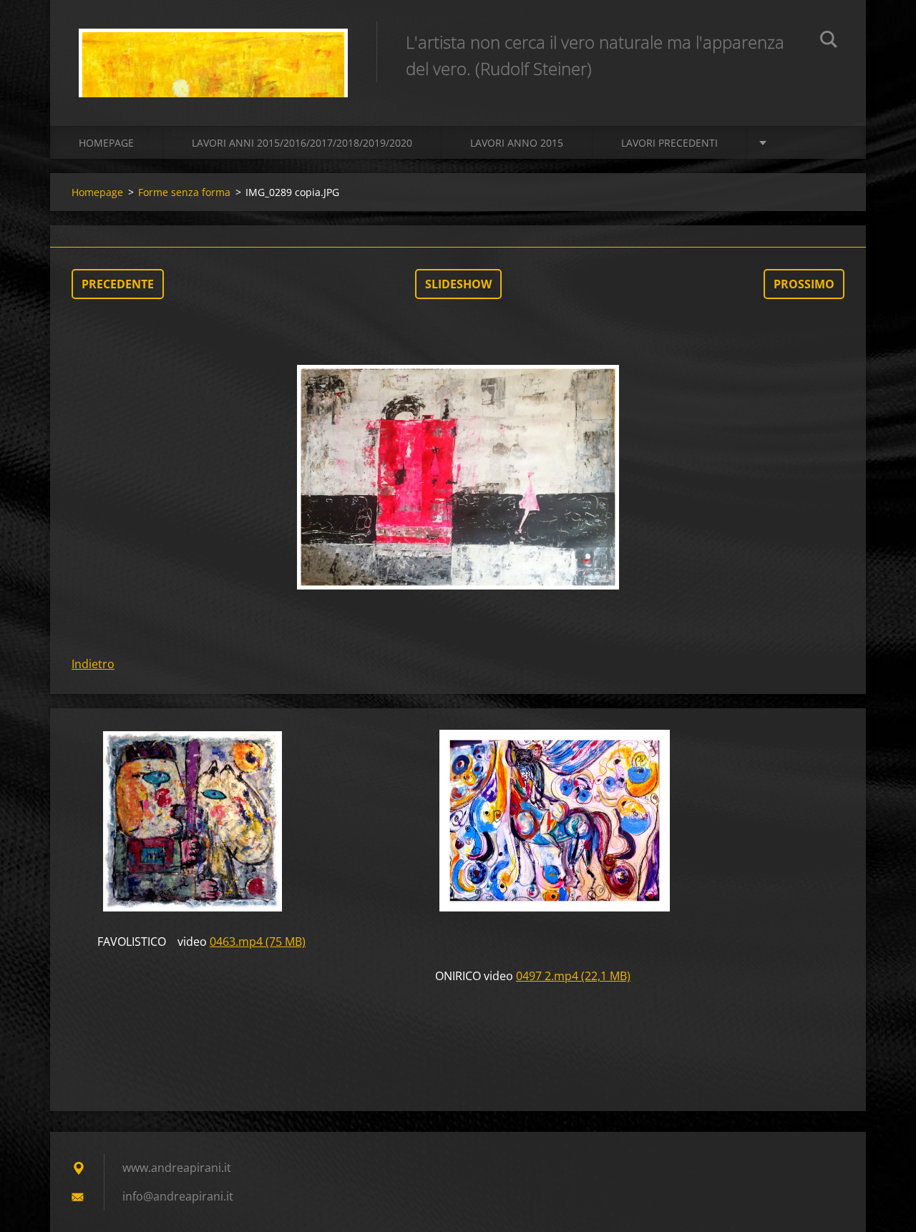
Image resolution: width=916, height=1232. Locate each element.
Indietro (93, 664)
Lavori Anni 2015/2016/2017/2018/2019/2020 (302, 143)
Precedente (118, 284)
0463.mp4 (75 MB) (258, 941)
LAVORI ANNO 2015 (516, 143)
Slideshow (458, 284)
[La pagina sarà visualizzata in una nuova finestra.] (458, 477)
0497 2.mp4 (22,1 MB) (573, 976)
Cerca (828, 41)
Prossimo (804, 284)
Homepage (106, 143)
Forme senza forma (184, 192)
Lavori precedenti (669, 143)
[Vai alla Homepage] (213, 48)
